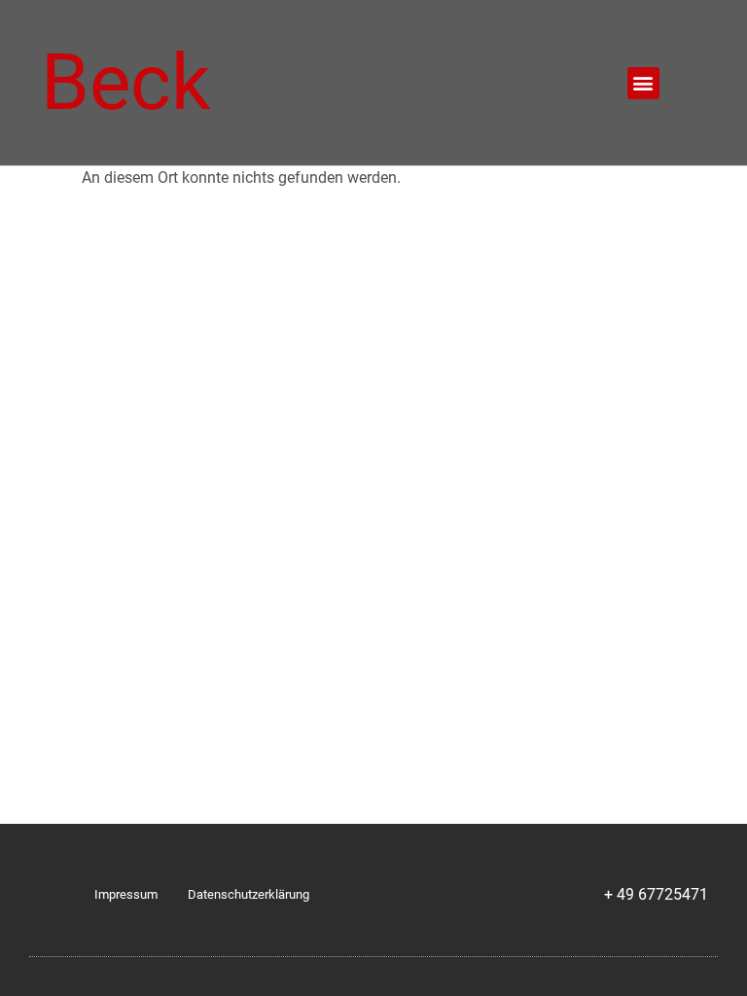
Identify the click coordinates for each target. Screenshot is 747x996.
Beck (126, 82)
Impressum (126, 894)
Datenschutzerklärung (248, 894)
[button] (643, 83)
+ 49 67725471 (656, 894)
